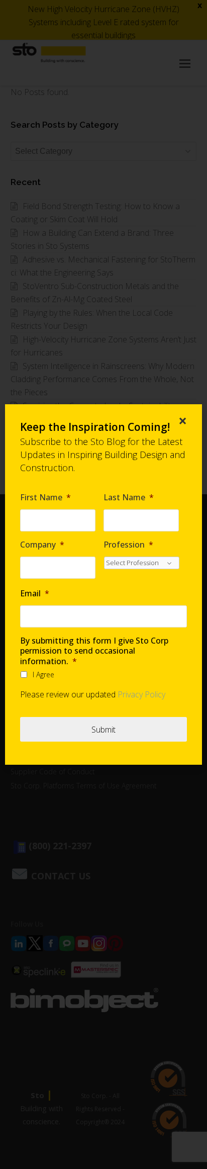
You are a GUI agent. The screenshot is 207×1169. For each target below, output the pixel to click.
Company (42, 544)
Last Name (129, 497)
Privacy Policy (141, 694)
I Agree (43, 674)
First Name (45, 497)
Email (34, 593)
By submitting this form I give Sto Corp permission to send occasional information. (94, 651)
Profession (128, 544)
